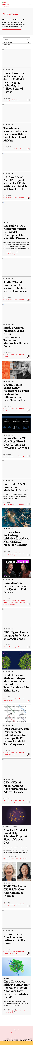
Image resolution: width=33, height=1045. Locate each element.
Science (15, 197)
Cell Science (6, 600)
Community (6, 100)
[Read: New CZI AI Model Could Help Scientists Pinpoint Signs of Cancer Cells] (16, 833)
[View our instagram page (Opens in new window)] (11, 1032)
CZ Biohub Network (8, 354)
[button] (16, 42)
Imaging (22, 600)
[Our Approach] (6, 4)
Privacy (21, 1040)
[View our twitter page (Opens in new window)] (24, 1032)
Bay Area (5, 149)
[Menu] (30, 4)
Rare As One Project (8, 602)
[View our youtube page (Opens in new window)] (28, 1032)
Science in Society (13, 906)
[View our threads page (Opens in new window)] (15, 1032)
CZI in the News (15, 100)
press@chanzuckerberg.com (11, 29)
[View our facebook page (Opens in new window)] (7, 1032)
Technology (21, 197)
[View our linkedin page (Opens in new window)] (20, 1032)
